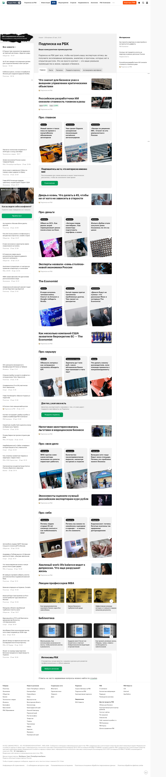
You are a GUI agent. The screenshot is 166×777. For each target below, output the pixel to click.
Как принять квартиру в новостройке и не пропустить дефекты (133, 43)
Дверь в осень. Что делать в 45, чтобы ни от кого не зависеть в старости (64, 197)
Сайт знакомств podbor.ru (107, 720)
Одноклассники (56, 691)
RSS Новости (79, 702)
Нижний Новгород (33, 710)
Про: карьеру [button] (47, 351)
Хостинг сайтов (104, 712)
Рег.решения (103, 715)
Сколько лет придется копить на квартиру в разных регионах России (132, 53)
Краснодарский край (33, 707)
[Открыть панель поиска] (143, 2)
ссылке (93, 677)
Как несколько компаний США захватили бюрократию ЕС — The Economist (61, 336)
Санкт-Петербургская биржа (36, 756)
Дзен (52, 697)
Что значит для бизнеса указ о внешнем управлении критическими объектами (63, 83)
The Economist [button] (48, 281)
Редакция (102, 694)
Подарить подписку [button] (73, 70)
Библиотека (46, 618)
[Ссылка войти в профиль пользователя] (147, 2)
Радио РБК (12, 3)
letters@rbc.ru (21, 751)
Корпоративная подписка (83, 694)
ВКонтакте (54, 688)
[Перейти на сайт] (17, 38)
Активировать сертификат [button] (92, 70)
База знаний (6, 707)
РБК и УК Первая (8, 439)
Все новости (8, 47)
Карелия (29, 729)
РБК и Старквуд (8, 569)
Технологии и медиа (9, 154)
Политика (6, 76)
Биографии (6, 705)
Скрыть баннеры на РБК (83, 688)
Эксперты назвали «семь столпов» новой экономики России (61, 266)
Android (126, 691)
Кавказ (29, 726)
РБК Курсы (102, 726)
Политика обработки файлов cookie (130, 765)
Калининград (31, 705)
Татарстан (30, 718)
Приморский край (33, 735)
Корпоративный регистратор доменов (108, 708)
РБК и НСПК (6, 271)
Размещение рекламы (106, 697)
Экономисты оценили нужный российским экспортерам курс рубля (63, 497)
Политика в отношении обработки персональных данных (95, 765)
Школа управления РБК (106, 728)
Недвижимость (124, 56)
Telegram (54, 694)
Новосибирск (31, 694)
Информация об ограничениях (14, 765)
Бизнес (5, 66)
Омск (28, 697)
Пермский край (32, 713)
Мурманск (30, 732)
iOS (125, 688)
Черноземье (31, 724)
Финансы (6, 369)
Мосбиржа (22, 756)
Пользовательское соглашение (62, 765)
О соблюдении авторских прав (38, 765)
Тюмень (29, 721)
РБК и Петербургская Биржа (12, 164)
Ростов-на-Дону (32, 716)
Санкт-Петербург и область (36, 688)
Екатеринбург (31, 691)
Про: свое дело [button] (48, 443)
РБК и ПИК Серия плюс (10, 460)
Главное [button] (43, 70)
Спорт (5, 390)
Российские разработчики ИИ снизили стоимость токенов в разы (62, 100)
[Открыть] (17, 3)
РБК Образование (8, 710)
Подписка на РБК (80, 691)
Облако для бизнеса (105, 705)
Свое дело (44, 451)
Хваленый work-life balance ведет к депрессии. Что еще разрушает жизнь (62, 568)
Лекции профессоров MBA (56, 583)
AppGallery (127, 694)
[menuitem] (30, 2)
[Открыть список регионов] (139, 2)
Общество (6, 55)
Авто (4, 634)
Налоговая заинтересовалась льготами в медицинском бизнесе (61, 428)
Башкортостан (31, 699)
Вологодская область (34, 702)
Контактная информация (107, 691)
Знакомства (103, 717)
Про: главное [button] (47, 117)
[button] (139, 2)
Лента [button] (51, 70)
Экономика (6, 185)
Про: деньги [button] (47, 212)
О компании (103, 688)
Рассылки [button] (59, 70)
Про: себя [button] (45, 512)
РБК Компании (7, 419)
